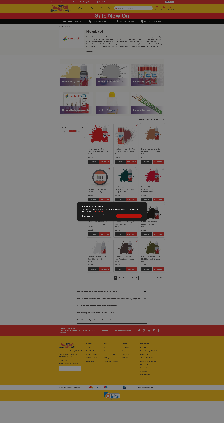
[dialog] (112, 211)
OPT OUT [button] (109, 216)
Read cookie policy (98, 211)
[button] (87, 216)
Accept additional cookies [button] (129, 216)
